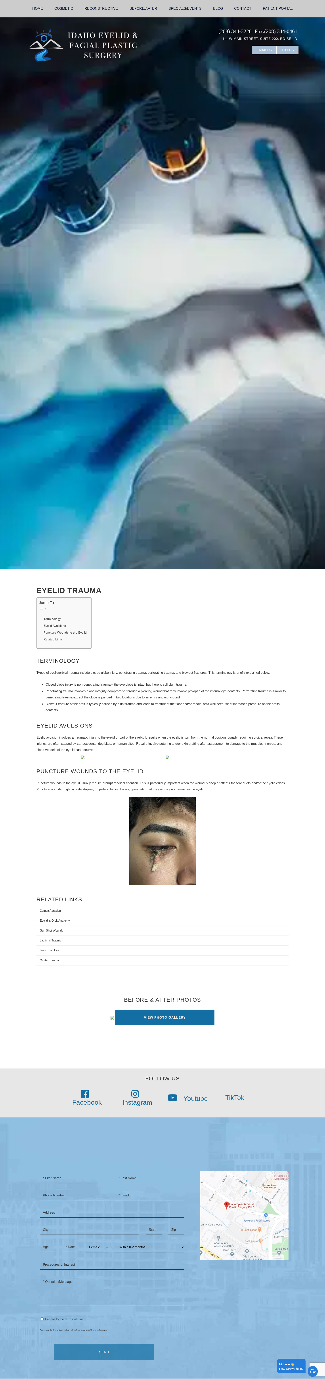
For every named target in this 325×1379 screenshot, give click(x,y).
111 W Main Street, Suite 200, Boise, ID (259, 39)
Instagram (137, 1102)
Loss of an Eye (49, 950)
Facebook (87, 1102)
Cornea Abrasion (50, 910)
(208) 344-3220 (235, 31)
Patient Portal (278, 8)
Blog (218, 8)
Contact (242, 8)
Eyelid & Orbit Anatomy (55, 920)
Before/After (143, 8)
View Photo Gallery (165, 1017)
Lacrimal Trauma (50, 940)
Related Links (53, 639)
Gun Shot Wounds (51, 930)
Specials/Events (185, 8)
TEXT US (287, 50)
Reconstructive (101, 8)
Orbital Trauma (49, 960)
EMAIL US (264, 50)
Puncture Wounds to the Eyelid (65, 632)
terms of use (74, 1319)
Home (37, 8)
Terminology (52, 619)
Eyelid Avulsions (55, 625)
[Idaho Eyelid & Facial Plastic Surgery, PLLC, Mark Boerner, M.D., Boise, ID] (83, 45)
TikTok (234, 1097)
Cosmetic (63, 8)
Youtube (195, 1098)
